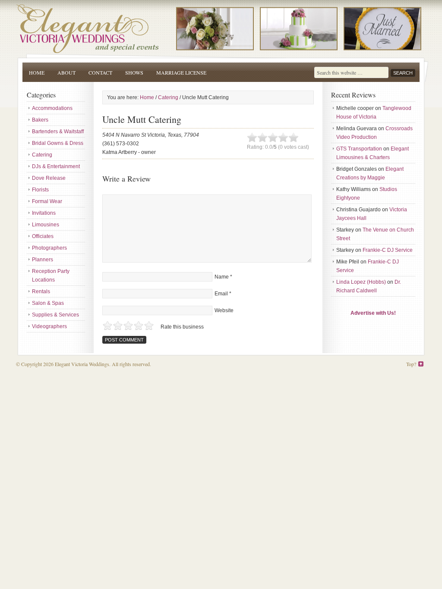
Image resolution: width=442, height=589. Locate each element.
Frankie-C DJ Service (388, 250)
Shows (134, 72)
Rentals (41, 291)
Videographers (49, 326)
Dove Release (49, 178)
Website (224, 310)
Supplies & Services (55, 315)
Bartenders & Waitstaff (58, 131)
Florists (40, 190)
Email (221, 294)
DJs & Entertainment (56, 166)
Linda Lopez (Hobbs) (361, 282)
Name (222, 277)
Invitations (44, 213)
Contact (100, 72)
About (66, 72)
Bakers (40, 120)
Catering (42, 155)
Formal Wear (47, 201)
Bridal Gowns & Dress (57, 143)
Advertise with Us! (373, 313)
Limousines (45, 225)
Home (36, 72)
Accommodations (52, 108)
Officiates (43, 236)
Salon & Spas (48, 303)
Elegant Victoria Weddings (221, 27)
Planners (42, 260)
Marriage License (181, 72)
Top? (411, 363)
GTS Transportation (359, 149)
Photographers (49, 248)
